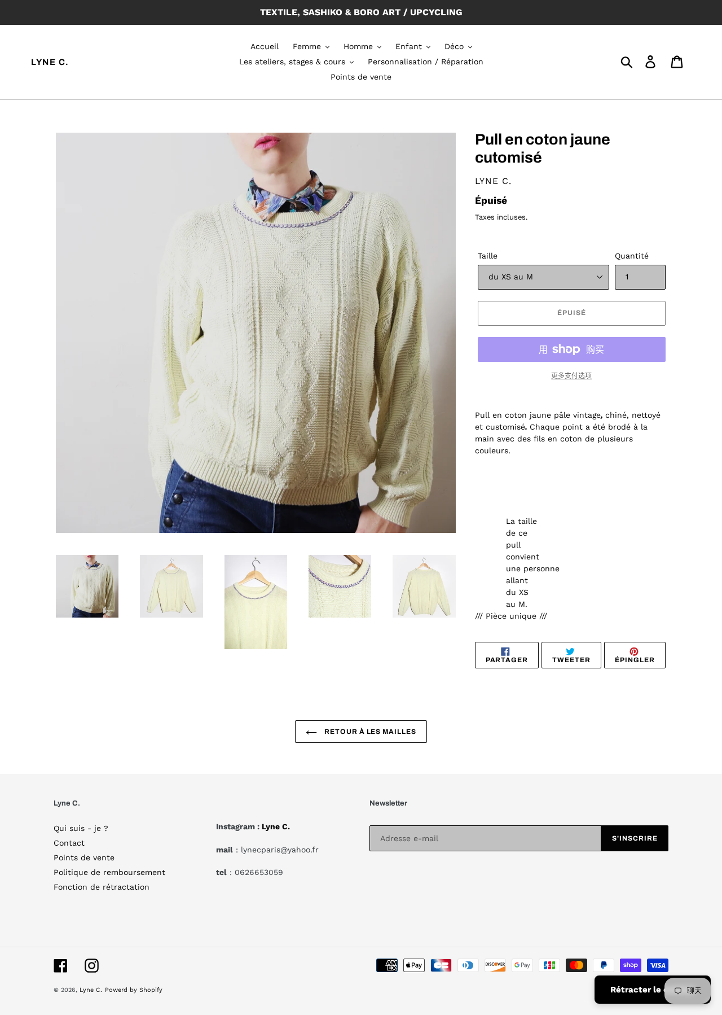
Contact (69, 842)
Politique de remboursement (109, 872)
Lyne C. (50, 62)
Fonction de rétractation (101, 886)
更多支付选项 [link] (571, 376)
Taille (488, 255)
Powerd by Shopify (133, 990)
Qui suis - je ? (81, 828)
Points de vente (84, 857)
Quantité (632, 255)
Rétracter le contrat (652, 990)
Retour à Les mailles (369, 732)
